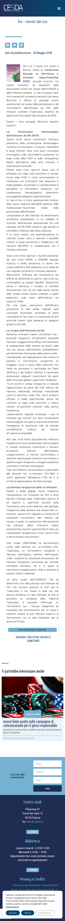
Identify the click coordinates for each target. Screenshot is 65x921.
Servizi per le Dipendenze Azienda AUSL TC (34, 890)
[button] (59, 8)
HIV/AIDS (21, 637)
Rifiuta (27, 912)
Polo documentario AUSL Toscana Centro (35, 885)
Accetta (12, 912)
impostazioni (12, 906)
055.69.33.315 (35, 821)
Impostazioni (45, 912)
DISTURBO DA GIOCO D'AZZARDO (18, 738)
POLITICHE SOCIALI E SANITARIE (39, 638)
